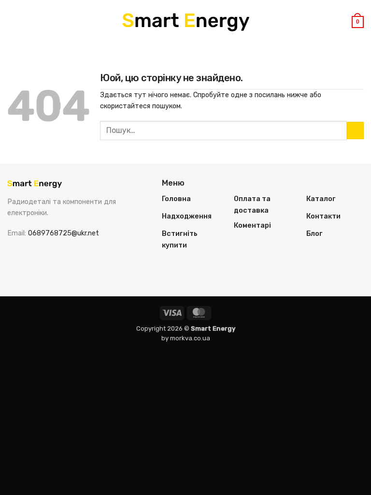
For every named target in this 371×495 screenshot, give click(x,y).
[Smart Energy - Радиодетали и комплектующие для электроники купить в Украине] (185, 22)
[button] (12, 22)
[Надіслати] (355, 130)
